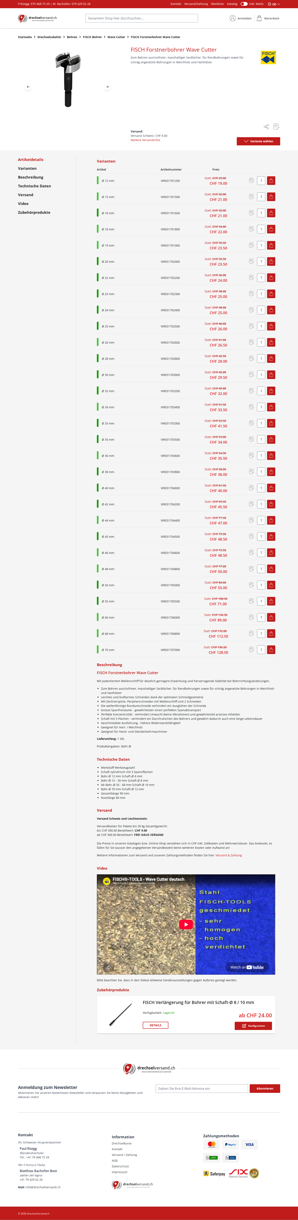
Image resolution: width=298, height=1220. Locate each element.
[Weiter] (107, 87)
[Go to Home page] (37, 18)
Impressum (119, 1172)
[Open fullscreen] (68, 83)
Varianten (27, 168)
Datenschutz (120, 1166)
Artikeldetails (30, 159)
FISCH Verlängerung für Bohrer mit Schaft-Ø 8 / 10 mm (198, 1002)
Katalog (232, 4)
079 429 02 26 (81, 4)
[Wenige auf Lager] (98, 180)
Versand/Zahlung (196, 4)
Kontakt (176, 4)
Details (155, 1025)
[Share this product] (266, 126)
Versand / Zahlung (124, 1155)
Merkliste (217, 4)
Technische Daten (34, 185)
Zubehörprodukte (34, 212)
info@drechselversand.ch (43, 1187)
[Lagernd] (98, 212)
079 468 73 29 (40, 4)
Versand (25, 194)
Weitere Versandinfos (145, 140)
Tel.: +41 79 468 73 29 (34, 1157)
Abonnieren (265, 1088)
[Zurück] (28, 87)
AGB (115, 1160)
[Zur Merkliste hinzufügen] (276, 126)
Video (23, 203)
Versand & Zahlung (229, 855)
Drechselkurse (121, 1143)
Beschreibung (30, 177)
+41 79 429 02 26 (31, 1180)
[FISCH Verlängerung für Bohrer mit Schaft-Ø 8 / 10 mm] (120, 1014)
